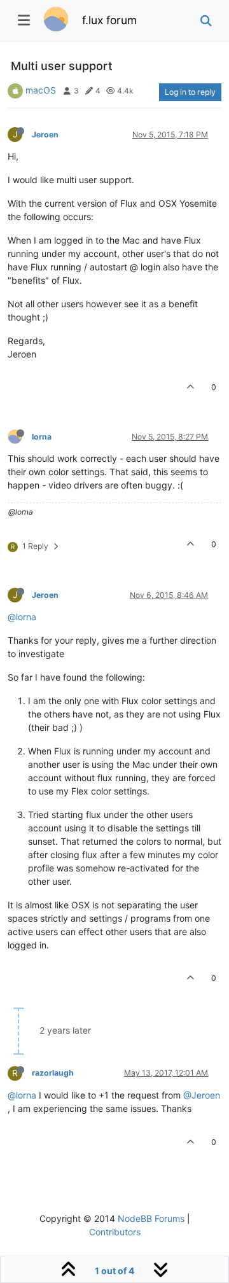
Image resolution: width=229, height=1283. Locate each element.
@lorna (22, 616)
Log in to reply (190, 92)
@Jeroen (201, 1095)
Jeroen (45, 134)
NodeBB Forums (151, 1218)
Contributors (115, 1231)
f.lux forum (109, 20)
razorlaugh (53, 1073)
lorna (42, 436)
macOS (40, 90)
